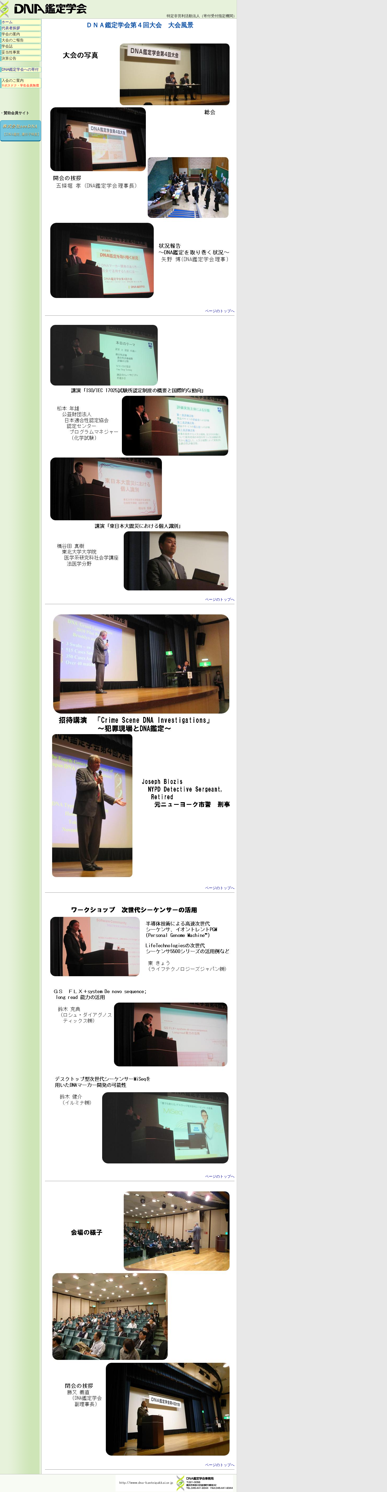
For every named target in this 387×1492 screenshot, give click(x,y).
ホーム (7, 22)
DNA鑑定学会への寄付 (20, 69)
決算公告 (9, 58)
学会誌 (7, 46)
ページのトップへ (220, 311)
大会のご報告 (13, 40)
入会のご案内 (20, 82)
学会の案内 (11, 34)
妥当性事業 (11, 52)
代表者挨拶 (11, 28)
